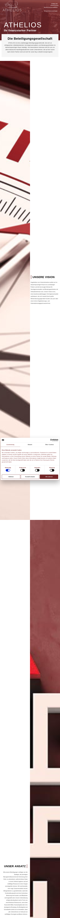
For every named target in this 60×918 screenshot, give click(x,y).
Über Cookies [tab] (49, 444)
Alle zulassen (49, 476)
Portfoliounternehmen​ (51, 7)
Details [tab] (30, 444)
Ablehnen (11, 476)
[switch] (22, 470)
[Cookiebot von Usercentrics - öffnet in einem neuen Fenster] (51, 440)
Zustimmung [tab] (10, 444)
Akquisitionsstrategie (51, 11)
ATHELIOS (54, 3)
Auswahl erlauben (30, 476)
